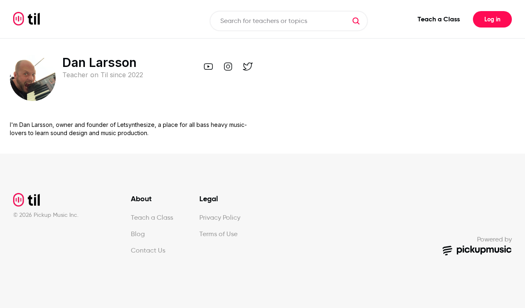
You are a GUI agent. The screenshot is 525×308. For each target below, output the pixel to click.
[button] (356, 21)
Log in (492, 19)
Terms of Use (218, 234)
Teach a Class (439, 19)
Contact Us (148, 250)
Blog (138, 234)
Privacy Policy (219, 217)
